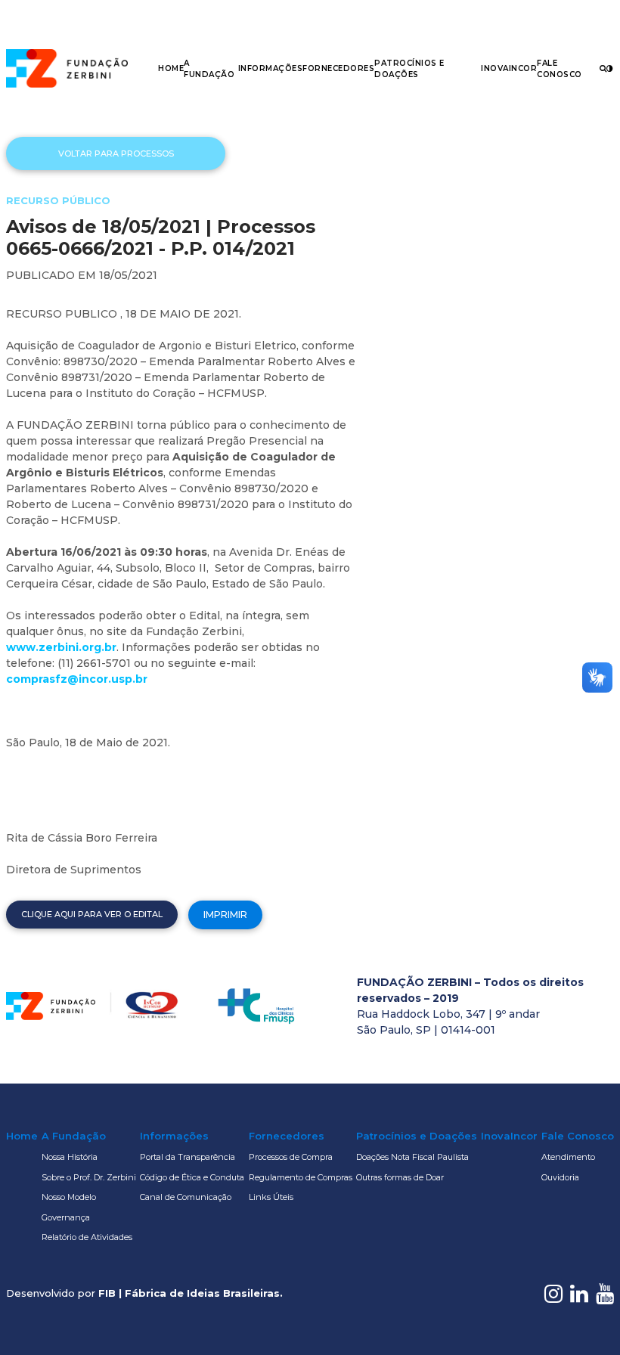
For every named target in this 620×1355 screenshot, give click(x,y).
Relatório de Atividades (87, 1237)
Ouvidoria (560, 1177)
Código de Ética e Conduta (192, 1177)
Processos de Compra (291, 1157)
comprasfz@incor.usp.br (76, 679)
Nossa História (70, 1157)
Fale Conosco (577, 1136)
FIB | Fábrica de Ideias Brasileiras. (190, 1293)
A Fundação (74, 1136)
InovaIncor (509, 68)
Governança (66, 1217)
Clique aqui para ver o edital (92, 914)
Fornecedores (338, 68)
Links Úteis (271, 1197)
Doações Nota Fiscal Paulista (412, 1157)
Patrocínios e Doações (416, 1136)
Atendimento (568, 1157)
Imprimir (225, 914)
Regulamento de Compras (300, 1177)
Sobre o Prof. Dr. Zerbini (89, 1177)
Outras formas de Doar (400, 1177)
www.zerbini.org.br (61, 647)
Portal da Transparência (187, 1157)
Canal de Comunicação (185, 1197)
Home (171, 68)
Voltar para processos (116, 153)
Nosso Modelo (69, 1197)
